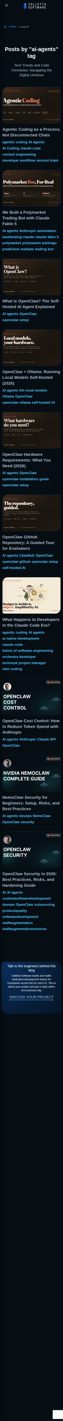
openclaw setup (15, 320)
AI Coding (10, 148)
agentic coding (14, 142)
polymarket (11, 243)
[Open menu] (6, 5)
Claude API (46, 739)
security (27, 822)
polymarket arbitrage (39, 243)
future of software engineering (27, 651)
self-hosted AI (43, 402)
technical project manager (24, 663)
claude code (30, 148)
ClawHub (26, 555)
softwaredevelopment (20, 917)
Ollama (8, 396)
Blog (13, 26)
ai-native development (20, 638)
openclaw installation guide (25, 479)
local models (36, 390)
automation (46, 231)
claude (28, 237)
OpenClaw (28, 314)
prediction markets (18, 249)
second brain (47, 160)
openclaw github (16, 562)
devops (25, 816)
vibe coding (12, 669)
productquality (14, 911)
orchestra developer (19, 657)
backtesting (12, 237)
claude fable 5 (47, 237)
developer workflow (18, 160)
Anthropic (27, 231)
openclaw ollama (16, 402)
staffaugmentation (17, 923)
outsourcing (44, 904)
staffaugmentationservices (24, 929)
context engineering (19, 154)
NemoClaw (42, 816)
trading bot (44, 249)
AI (4, 892)
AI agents (36, 142)
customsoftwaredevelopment (26, 898)
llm (21, 390)
